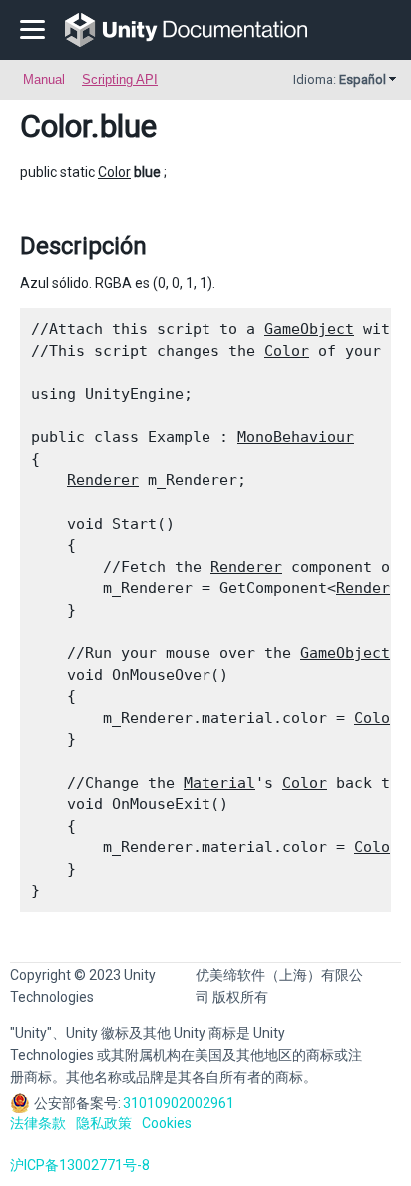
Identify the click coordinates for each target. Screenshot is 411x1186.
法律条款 (38, 1123)
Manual (44, 79)
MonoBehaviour (295, 437)
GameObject (309, 329)
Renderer (103, 480)
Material (219, 783)
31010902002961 (178, 1103)
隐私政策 (104, 1123)
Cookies (167, 1123)
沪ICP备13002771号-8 (80, 1165)
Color (55, 126)
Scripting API (120, 79)
